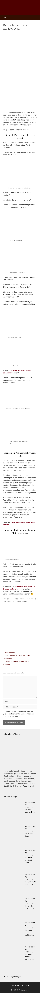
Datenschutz (15, 985)
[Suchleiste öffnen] (38, 17)
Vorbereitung (10, 652)
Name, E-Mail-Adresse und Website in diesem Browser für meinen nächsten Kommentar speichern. (20, 713)
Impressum (25, 985)
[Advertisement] (20, 91)
